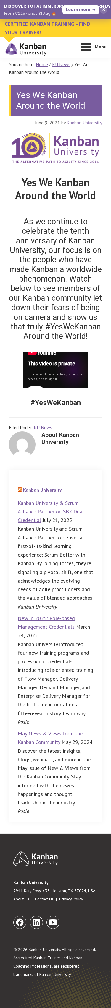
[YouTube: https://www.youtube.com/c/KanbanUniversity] (53, 922)
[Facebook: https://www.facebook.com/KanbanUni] (19, 922)
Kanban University (42, 490)
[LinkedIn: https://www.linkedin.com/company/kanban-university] (36, 922)
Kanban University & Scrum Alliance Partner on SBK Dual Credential (51, 512)
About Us (21, 899)
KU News (43, 427)
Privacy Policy (71, 899)
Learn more (78, 9)
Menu (101, 47)
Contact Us (44, 899)
